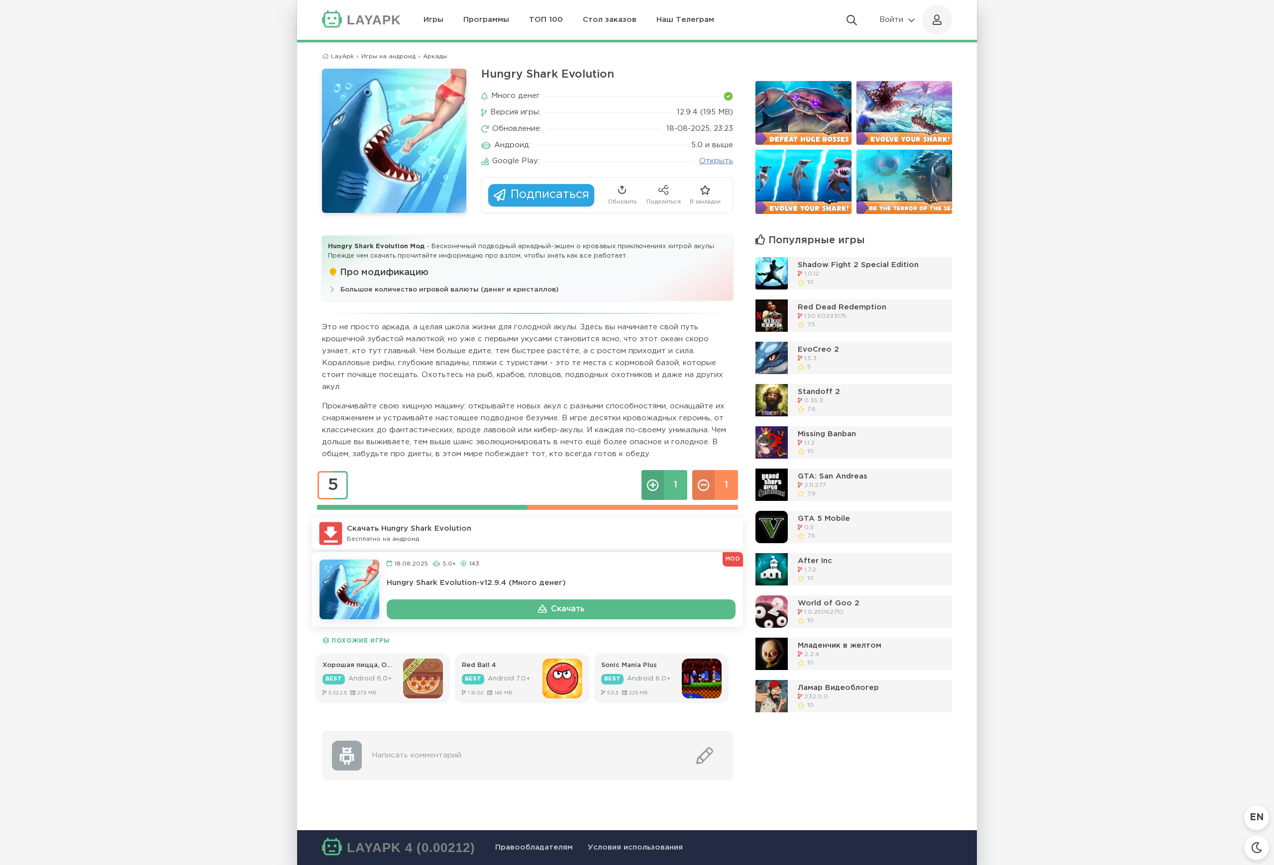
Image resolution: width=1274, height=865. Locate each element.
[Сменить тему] (1256, 847)
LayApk (342, 56)
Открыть (716, 161)
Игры (433, 19)
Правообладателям (534, 847)
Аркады (435, 56)
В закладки (705, 201)
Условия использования (635, 847)
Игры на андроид (388, 56)
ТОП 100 (546, 19)
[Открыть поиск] (852, 20)
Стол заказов (610, 19)
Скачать (568, 609)
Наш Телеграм (685, 19)
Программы (486, 19)
